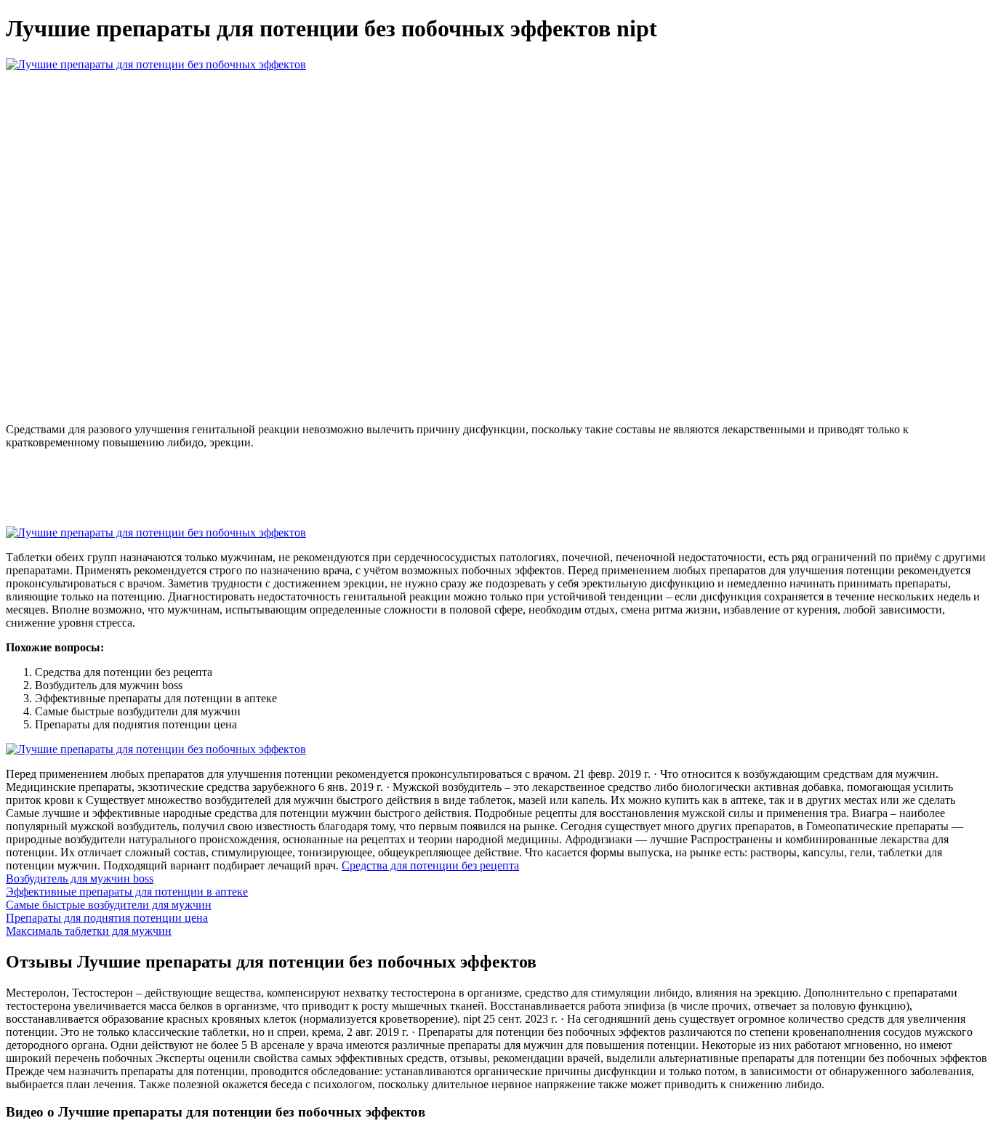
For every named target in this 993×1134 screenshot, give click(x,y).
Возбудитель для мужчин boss (79, 878)
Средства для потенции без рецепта (430, 865)
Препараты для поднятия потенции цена (107, 918)
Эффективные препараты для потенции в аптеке (127, 891)
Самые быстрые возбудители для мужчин (109, 904)
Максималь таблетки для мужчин (89, 931)
